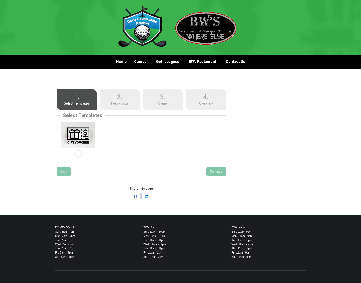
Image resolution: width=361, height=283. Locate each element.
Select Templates (73, 99)
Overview (206, 99)
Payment (162, 99)
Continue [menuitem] (216, 171)
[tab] (76, 100)
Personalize (120, 99)
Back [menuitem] (63, 171)
